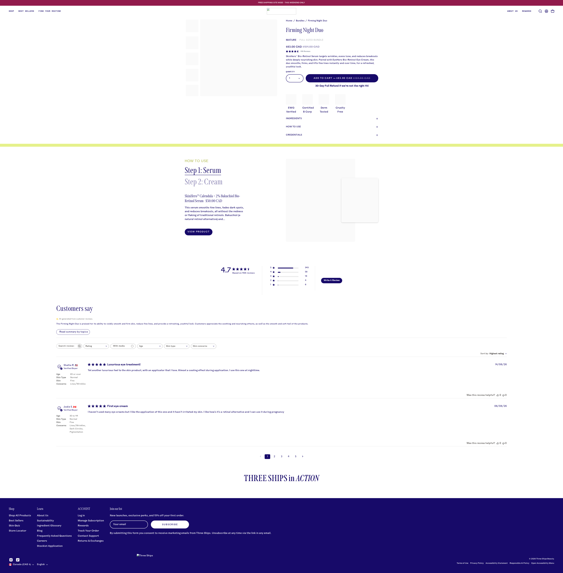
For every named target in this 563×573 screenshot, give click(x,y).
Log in (81, 515)
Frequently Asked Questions (54, 536)
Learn (40, 509)
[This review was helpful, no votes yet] (498, 395)
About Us (42, 515)
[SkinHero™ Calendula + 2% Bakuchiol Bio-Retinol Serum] (320, 200)
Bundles (300, 21)
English (41, 564)
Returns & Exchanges (91, 541)
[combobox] (96, 346)
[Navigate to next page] (302, 456)
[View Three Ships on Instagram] (11, 560)
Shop (11, 509)
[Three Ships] (281, 11)
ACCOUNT (84, 509)
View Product (199, 232)
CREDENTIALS (294, 135)
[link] (298, 51)
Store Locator (17, 531)
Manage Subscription (91, 521)
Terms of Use (462, 563)
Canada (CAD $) (22, 564)
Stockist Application (50, 546)
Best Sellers (16, 521)
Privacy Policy (477, 563)
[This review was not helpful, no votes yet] (503, 395)
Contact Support (88, 536)
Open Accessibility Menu (542, 563)
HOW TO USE (293, 127)
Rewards (83, 525)
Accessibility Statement (497, 563)
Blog (39, 531)
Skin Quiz (14, 525)
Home (289, 21)
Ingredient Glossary (49, 525)
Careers (42, 541)
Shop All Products (20, 515)
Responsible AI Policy (519, 563)
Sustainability (45, 521)
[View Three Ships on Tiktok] (18, 560)
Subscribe (170, 525)
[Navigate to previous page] (260, 456)
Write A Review (332, 280)
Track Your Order (88, 531)
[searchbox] (66, 346)
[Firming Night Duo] (192, 26)
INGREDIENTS (294, 119)
